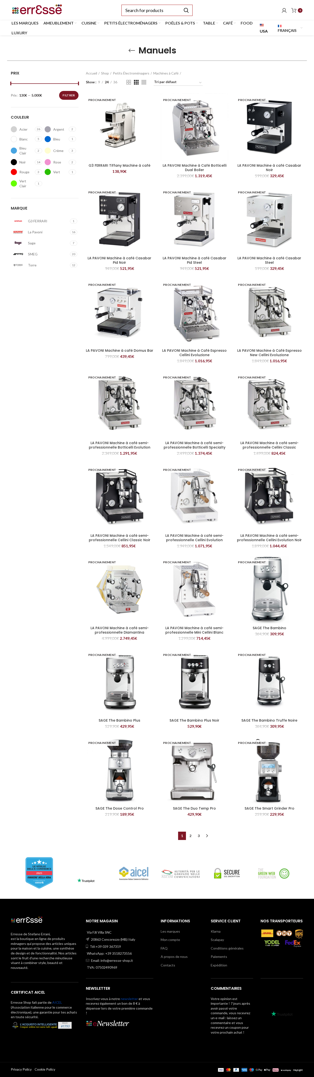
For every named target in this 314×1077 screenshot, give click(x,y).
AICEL (57, 1002)
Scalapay (217, 940)
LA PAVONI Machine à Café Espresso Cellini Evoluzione (194, 352)
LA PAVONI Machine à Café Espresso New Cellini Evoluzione (269, 352)
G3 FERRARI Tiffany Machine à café (119, 165)
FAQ (164, 948)
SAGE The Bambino (269, 628)
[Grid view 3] (136, 82)
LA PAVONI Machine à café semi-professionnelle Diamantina (120, 630)
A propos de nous (174, 956)
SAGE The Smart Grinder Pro (269, 808)
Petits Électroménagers (131, 73)
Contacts (168, 965)
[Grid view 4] (144, 82)
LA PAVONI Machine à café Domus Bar (119, 350)
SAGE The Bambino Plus (119, 720)
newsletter (129, 999)
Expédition (219, 965)
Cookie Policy (45, 1069)
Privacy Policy (21, 1069)
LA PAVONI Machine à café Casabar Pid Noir (119, 260)
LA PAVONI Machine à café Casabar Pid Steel (194, 260)
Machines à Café (166, 73)
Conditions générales (227, 948)
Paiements (219, 956)
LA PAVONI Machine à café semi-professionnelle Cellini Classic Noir (119, 537)
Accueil (91, 73)
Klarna (216, 931)
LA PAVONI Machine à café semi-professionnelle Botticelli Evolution (119, 445)
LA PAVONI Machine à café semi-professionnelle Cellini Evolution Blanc (194, 540)
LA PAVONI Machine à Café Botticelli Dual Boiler (194, 167)
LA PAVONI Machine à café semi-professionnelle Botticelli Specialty (194, 445)
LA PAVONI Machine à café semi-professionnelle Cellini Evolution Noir (269, 537)
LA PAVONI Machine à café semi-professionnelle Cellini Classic (269, 445)
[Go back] (132, 50)
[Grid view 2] (128, 82)
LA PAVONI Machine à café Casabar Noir (269, 167)
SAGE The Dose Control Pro (119, 808)
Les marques (170, 931)
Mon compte (170, 940)
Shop (105, 73)
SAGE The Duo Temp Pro (194, 808)
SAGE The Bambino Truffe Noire (269, 720)
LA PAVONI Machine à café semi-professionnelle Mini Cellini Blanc (194, 630)
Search (186, 10)
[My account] (284, 10)
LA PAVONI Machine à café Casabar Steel (269, 260)
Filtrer (69, 95)
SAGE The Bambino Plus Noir (194, 720)
